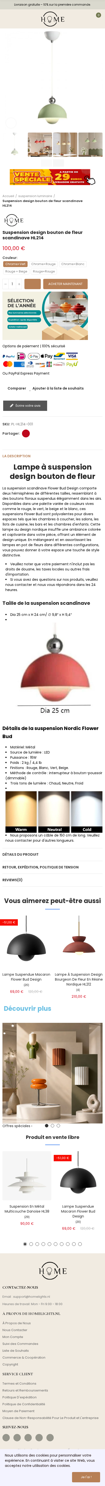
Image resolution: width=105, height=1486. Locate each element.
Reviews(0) (12, 880)
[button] (7, 81)
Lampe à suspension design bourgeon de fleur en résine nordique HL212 (79, 979)
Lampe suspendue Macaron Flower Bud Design (26, 977)
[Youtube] (39, 1437)
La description (16, 456)
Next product (99, 201)
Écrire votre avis (28, 405)
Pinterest (26, 433)
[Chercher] (21, 19)
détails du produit (20, 854)
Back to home (92, 201)
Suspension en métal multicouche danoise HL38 (27, 1209)
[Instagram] (17, 1437)
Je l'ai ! (86, 1477)
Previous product (86, 201)
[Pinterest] (28, 1437)
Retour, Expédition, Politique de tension (40, 867)
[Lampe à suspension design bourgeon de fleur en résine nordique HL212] (78, 942)
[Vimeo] (50, 1437)
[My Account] (83, 19)
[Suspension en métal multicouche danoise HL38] (26, 1175)
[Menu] (7, 19)
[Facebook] (6, 1437)
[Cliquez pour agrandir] (11, 123)
